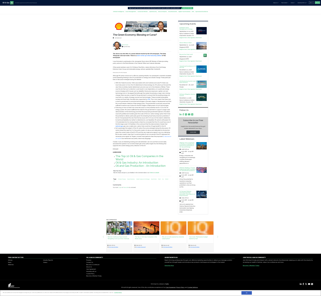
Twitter (151, 172)
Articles (10, 260)
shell (159, 179)
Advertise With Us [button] (302, 2)
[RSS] (312, 284)
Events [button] (292, 2)
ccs (163, 179)
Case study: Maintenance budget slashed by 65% (171, 237)
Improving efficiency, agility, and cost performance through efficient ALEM (199, 237)
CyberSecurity (153, 11)
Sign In (311, 2)
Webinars (11, 264)
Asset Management (131, 11)
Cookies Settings (193, 287)
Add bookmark (118, 38)
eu (114, 181)
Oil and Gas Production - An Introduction (141, 165)
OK (246, 292)
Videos (45, 262)
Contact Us (89, 262)
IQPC (167, 284)
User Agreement (91, 269)
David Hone (125, 44)
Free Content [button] (284, 2)
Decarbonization (172, 11)
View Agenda (191, 37)
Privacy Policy (180, 287)
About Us (89, 267)
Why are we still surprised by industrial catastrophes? (146, 237)
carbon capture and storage (143, 179)
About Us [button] (275, 2)
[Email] (189, 115)
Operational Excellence (201, 11)
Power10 (88, 260)
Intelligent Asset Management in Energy (186, 28)
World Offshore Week (185, 42)
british (166, 179)
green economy (131, 179)
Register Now (183, 37)
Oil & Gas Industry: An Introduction (137, 162)
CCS (149, 99)
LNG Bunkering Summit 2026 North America (187, 81)
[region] (160, 293)
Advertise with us (91, 271)
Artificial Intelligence (118, 11)
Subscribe (126, 187)
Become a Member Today (94, 276)
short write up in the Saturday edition (149, 55)
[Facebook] (183, 115)
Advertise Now (169, 265)
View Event (199, 37)
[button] (103, 236)
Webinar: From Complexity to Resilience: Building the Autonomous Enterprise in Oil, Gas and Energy (186, 145)
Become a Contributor (93, 264)
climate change (122, 179)
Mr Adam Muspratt (113, 247)
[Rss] (192, 115)
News (9, 262)
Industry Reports (48, 260)
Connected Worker (143, 11)
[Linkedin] (180, 115)
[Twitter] (186, 115)
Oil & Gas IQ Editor (140, 247)
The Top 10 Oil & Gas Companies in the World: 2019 (119, 237)
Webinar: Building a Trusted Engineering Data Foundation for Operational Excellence (187, 169)
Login (119, 187)
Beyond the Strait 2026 (186, 54)
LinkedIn (157, 172)
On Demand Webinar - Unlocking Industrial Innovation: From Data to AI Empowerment (187, 193)
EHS (193, 11)
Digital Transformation (184, 11)
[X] (306, 284)
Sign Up (317, 2)
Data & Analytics (162, 11)
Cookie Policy (90, 273)
